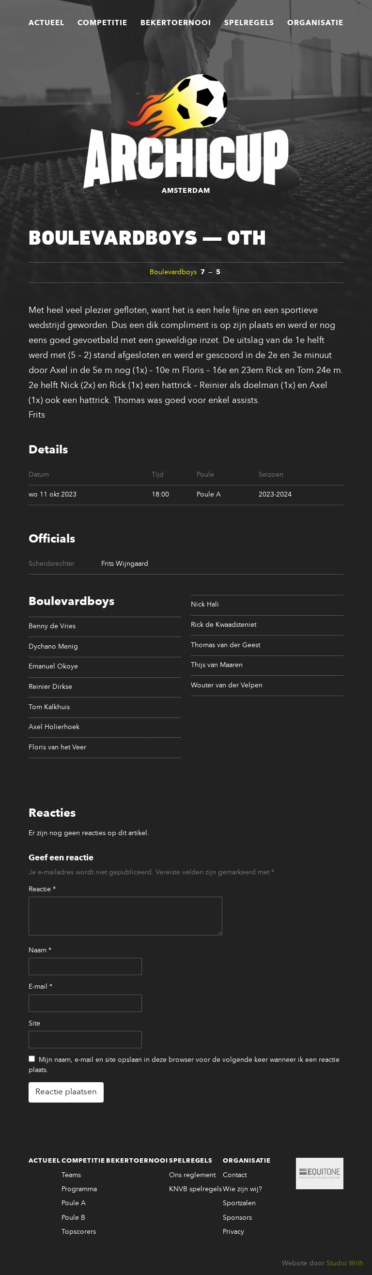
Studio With (344, 1263)
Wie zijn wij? (242, 1189)
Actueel (46, 23)
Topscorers (79, 1231)
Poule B (73, 1217)
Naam (40, 950)
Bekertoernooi (175, 23)
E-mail (40, 986)
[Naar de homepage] (186, 131)
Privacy (233, 1231)
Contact (235, 1175)
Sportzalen (239, 1203)
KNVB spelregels (195, 1189)
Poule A (74, 1203)
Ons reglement (192, 1175)
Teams (71, 1175)
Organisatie (315, 23)
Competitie (102, 23)
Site (34, 1023)
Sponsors (237, 1217)
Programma (79, 1189)
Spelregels (249, 23)
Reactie (42, 889)
